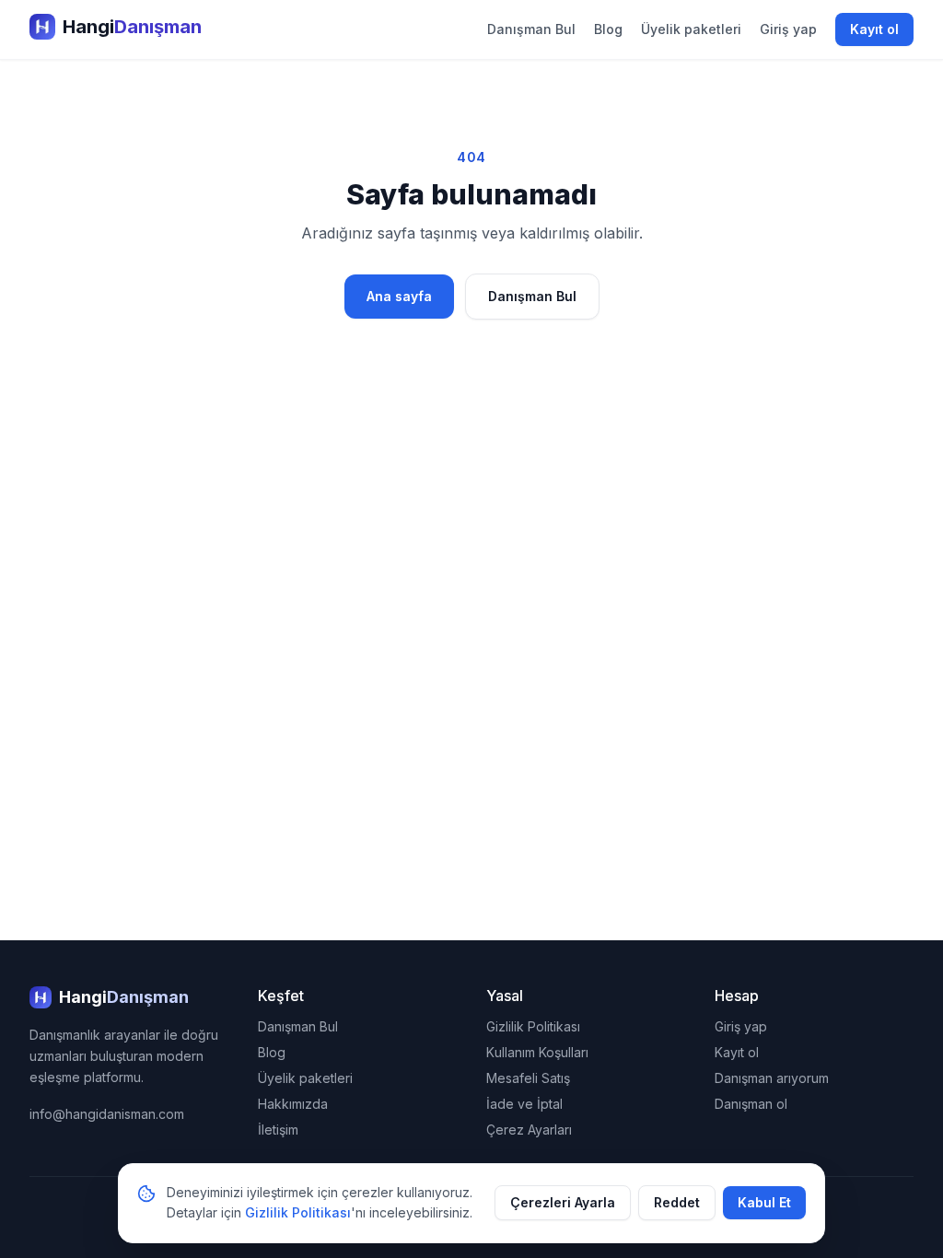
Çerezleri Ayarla (562, 1202)
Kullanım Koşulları (537, 1052)
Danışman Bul (531, 29)
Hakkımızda (293, 1104)
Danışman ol (751, 1104)
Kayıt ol (874, 29)
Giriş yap (788, 29)
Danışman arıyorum (772, 1078)
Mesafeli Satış (528, 1078)
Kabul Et (764, 1202)
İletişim (278, 1129)
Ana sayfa (399, 296)
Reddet (677, 1202)
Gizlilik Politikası (533, 1026)
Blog (608, 29)
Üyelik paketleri (691, 29)
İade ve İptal (524, 1104)
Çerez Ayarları (529, 1129)
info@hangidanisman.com (106, 1114)
